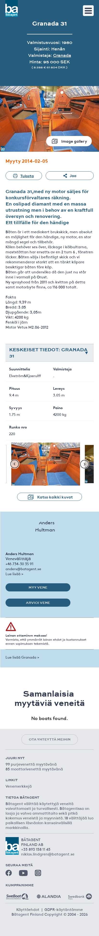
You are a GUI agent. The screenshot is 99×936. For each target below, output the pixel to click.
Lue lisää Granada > (22, 657)
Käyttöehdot (27, 909)
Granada (62, 55)
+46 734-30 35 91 (19, 563)
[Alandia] (49, 894)
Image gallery (74, 141)
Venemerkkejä (19, 786)
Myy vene (38, 587)
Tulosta (27, 175)
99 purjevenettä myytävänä (31, 764)
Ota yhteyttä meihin (49, 739)
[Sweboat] (18, 894)
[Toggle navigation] (88, 10)
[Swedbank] (80, 894)
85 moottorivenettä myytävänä (34, 768)
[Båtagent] (11, 8)
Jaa (73, 175)
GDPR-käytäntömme (63, 909)
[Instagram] (38, 873)
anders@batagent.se (23, 568)
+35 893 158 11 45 (35, 849)
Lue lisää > (14, 573)
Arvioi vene (38, 602)
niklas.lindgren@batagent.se (47, 853)
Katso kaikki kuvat (55, 496)
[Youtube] (23, 873)
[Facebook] (9, 873)
